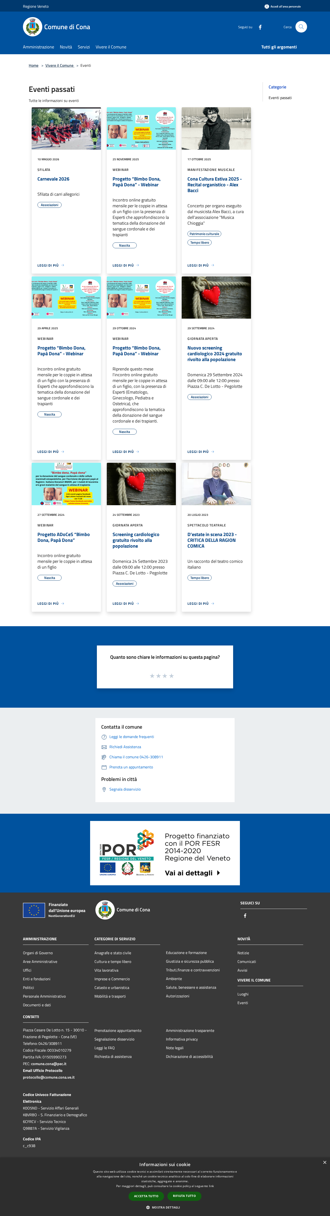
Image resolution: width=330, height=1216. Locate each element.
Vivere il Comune (59, 65)
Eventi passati (280, 98)
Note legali (175, 1048)
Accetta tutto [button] (146, 1196)
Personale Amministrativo (44, 996)
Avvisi (242, 970)
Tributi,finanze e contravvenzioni (193, 970)
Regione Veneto (36, 6)
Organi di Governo (38, 953)
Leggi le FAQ (104, 1048)
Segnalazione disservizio (114, 1039)
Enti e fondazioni (36, 979)
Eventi (242, 1003)
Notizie (243, 953)
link (211, 1186)
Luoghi (243, 994)
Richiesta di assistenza (113, 1056)
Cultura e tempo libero (112, 961)
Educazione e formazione (186, 952)
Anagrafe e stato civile (112, 953)
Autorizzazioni (177, 996)
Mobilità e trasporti (110, 996)
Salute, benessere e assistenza (191, 987)
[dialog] (165, 1186)
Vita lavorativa (106, 970)
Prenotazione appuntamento (117, 1030)
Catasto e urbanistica (111, 987)
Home (33, 65)
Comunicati (246, 961)
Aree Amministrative (40, 961)
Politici (28, 987)
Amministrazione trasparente (190, 1030)
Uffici (27, 970)
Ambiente (174, 978)
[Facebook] (258, 26)
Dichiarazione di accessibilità (189, 1056)
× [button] (324, 1162)
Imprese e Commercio (112, 979)
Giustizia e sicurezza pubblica (190, 961)
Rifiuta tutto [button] (184, 1196)
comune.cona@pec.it (48, 1064)
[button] (165, 1207)
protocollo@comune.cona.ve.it (49, 1077)
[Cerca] (301, 27)
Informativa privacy (182, 1039)
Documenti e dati (37, 1005)
